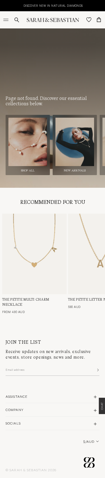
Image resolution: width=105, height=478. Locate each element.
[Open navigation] (6, 19)
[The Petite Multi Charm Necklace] (34, 254)
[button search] (16, 20)
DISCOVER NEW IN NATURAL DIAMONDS (34, 5)
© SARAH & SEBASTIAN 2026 (31, 470)
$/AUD (88, 441)
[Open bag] (98, 19)
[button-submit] (97, 369)
